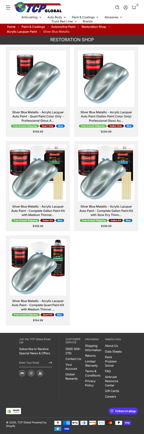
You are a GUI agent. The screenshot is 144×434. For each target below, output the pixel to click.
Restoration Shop (94, 27)
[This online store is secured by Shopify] (13, 411)
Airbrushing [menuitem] (29, 17)
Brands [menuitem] (88, 21)
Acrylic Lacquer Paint (22, 31)
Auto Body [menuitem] (54, 17)
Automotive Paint (63, 27)
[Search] (117, 7)
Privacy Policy (90, 383)
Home (11, 27)
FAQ (108, 371)
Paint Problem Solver (111, 361)
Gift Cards (112, 391)
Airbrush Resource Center (111, 381)
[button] (117, 7)
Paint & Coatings (33, 27)
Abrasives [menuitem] (111, 17)
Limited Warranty (91, 363)
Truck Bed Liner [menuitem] (62, 21)
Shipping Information (93, 348)
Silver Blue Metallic (56, 31)
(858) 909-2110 (73, 351)
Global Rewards (71, 376)
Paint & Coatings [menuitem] (83, 17)
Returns (90, 355)
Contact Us (73, 359)
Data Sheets (113, 351)
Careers (110, 396)
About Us (111, 346)
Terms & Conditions (92, 373)
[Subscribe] (48, 362)
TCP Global (24, 422)
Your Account (71, 367)
